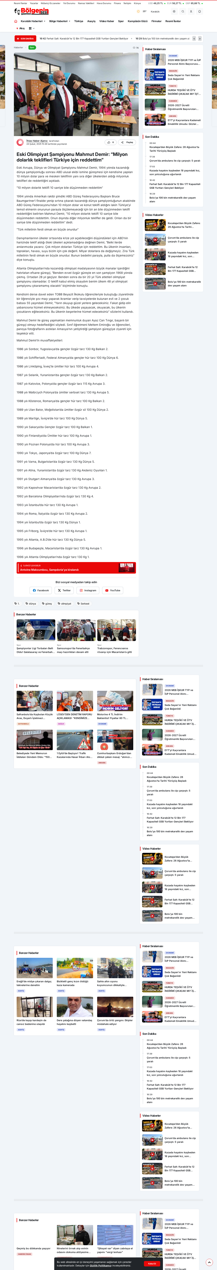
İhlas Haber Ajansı (37, 140)
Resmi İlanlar (20, 3)
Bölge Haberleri (58, 21)
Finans (117, 3)
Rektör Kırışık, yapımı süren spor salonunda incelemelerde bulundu (147, 38)
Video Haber (106, 21)
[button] (191, 11)
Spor (121, 21)
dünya (32, 603)
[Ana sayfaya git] (16, 21)
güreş (48, 603)
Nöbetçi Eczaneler (50, 3)
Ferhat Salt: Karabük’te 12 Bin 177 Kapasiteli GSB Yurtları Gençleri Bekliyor (175, 186)
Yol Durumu (69, 3)
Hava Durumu (104, 3)
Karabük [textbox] (155, 11)
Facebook (43, 590)
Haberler (18, 47)
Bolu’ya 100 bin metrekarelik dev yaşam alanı (72, 38)
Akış (22, 28)
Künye (137, 3)
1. (18, 603)
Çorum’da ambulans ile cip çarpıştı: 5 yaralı (175, 160)
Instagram (90, 590)
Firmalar (157, 21)
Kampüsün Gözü (137, 21)
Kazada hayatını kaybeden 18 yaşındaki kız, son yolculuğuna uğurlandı (175, 172)
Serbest (85, 603)
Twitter (67, 590)
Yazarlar (34, 3)
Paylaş (129, 142)
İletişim (127, 3)
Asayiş (91, 21)
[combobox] (159, 11)
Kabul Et (152, 1263)
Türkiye (78, 21)
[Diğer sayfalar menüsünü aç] (31, 28)
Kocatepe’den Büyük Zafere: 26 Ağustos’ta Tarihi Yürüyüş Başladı (174, 149)
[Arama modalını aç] (183, 11)
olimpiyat (66, 603)
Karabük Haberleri (32, 21)
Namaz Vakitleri (86, 3)
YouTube (115, 590)
